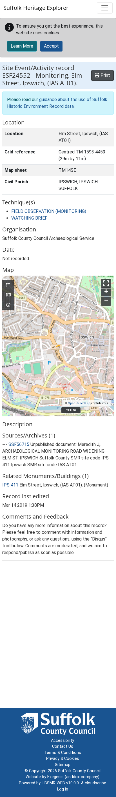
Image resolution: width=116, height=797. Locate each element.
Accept (51, 46)
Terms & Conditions (62, 752)
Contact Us (62, 746)
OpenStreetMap (79, 403)
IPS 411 (10, 485)
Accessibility (62, 740)
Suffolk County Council (79, 771)
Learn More (22, 46)
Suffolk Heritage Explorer (35, 8)
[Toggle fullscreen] (106, 283)
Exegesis (55, 776)
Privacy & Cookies (62, 758)
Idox (76, 776)
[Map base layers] (8, 295)
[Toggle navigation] (105, 8)
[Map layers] (8, 285)
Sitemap (62, 764)
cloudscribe (95, 783)
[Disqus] (58, 635)
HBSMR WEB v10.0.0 (61, 783)
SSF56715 (18, 444)
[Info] (8, 305)
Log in (62, 789)
